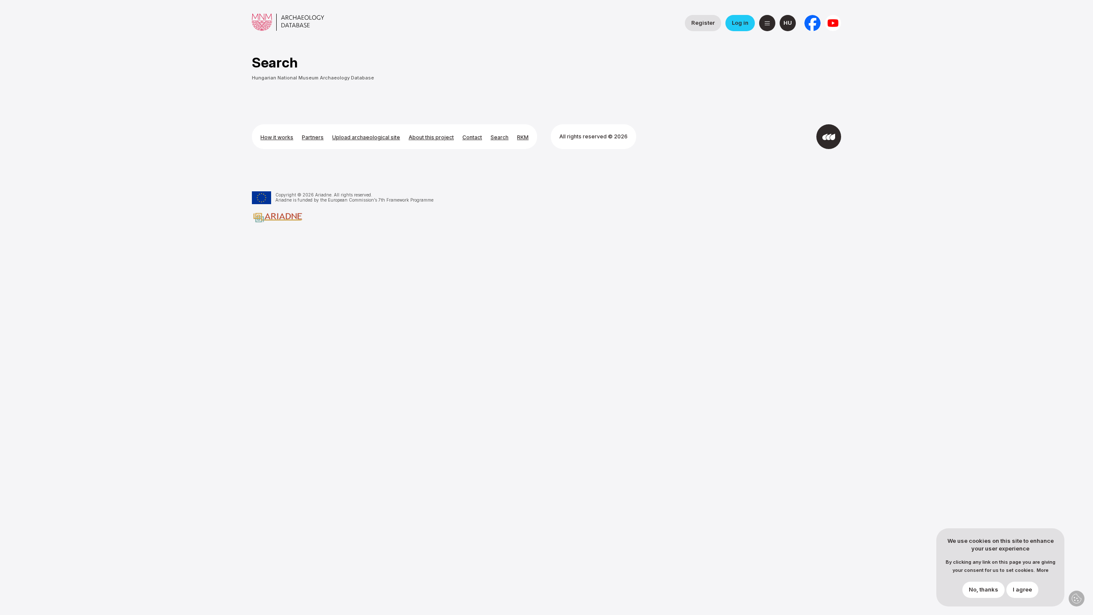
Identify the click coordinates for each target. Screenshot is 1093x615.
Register (703, 22)
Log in (740, 22)
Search (500, 137)
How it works (276, 137)
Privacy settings (1076, 598)
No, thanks (983, 589)
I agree (1022, 589)
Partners (313, 137)
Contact (472, 137)
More (1043, 570)
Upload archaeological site (366, 137)
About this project (431, 137)
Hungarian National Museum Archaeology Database (313, 78)
